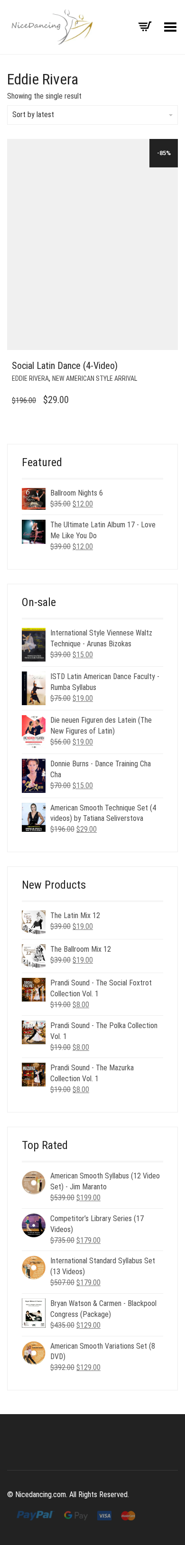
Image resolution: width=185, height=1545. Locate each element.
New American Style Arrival (94, 378)
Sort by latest (33, 114)
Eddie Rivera (30, 378)
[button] (168, 366)
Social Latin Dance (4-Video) (65, 365)
